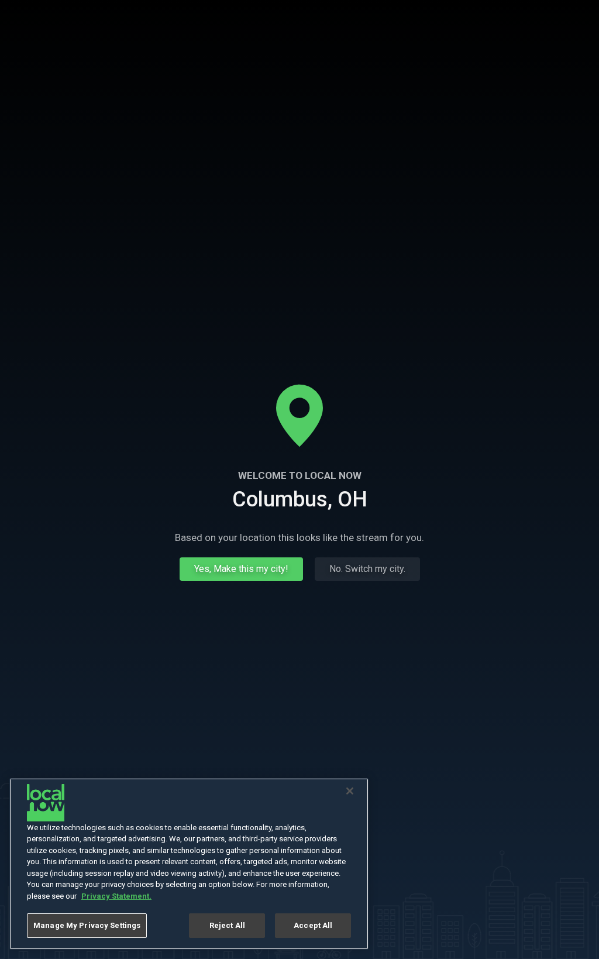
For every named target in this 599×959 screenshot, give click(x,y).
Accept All (313, 925)
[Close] (350, 791)
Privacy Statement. (116, 896)
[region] (189, 864)
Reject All (227, 925)
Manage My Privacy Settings (86, 925)
